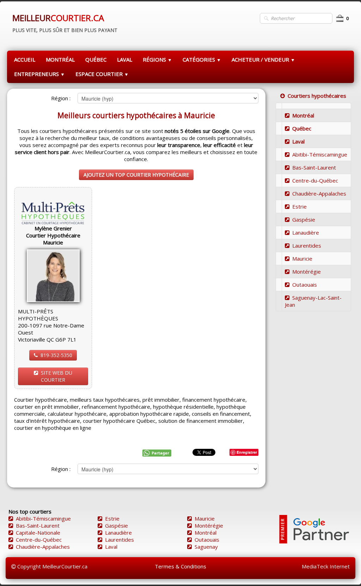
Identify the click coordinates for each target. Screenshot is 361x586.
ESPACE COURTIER (102, 73)
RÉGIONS (157, 59)
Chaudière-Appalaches (319, 193)
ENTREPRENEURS (39, 73)
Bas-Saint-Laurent (314, 167)
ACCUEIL (24, 59)
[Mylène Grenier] (53, 275)
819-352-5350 (56, 355)
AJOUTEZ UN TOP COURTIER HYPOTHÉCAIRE (136, 174)
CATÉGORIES (202, 59)
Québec (301, 128)
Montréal (303, 115)
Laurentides (306, 245)
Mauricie (302, 258)
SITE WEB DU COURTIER (56, 376)
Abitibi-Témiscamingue (319, 154)
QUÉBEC (95, 59)
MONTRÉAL (60, 59)
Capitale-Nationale (38, 532)
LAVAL (124, 59)
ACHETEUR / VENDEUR (263, 59)
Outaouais (304, 284)
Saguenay (206, 546)
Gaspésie (303, 219)
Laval (298, 141)
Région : (61, 98)
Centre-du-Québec (315, 180)
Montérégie (306, 271)
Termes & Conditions (180, 566)
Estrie (299, 206)
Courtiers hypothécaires (317, 95)
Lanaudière (305, 232)
